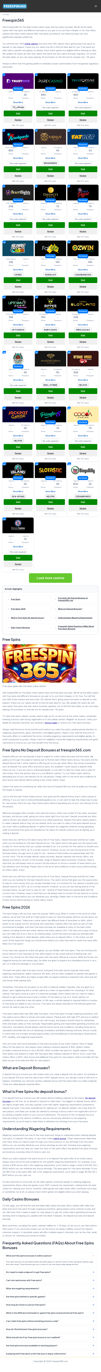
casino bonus (59, 1138)
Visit (18, 113)
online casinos (31, 44)
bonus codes (51, 723)
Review (18, 120)
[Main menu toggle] (96, 6)
